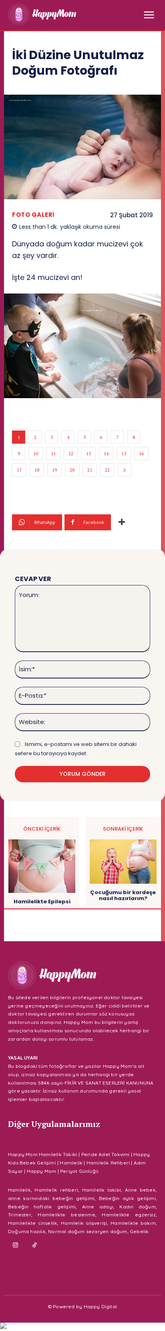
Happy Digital (100, 1306)
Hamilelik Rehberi (108, 1163)
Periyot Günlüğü (79, 1171)
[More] (121, 522)
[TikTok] (34, 1245)
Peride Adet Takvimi (105, 1154)
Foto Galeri (33, 215)
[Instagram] (15, 1245)
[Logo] (42, 14)
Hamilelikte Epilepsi (42, 902)
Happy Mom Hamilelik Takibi (42, 1154)
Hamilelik (71, 1163)
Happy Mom (41, 1171)
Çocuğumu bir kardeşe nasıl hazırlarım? (123, 895)
